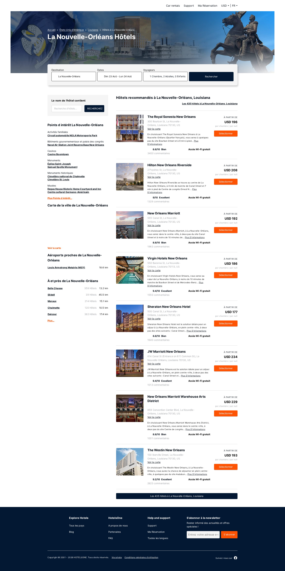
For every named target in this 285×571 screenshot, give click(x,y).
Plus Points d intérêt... (60, 198)
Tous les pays (76, 525)
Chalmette (54, 307)
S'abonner (229, 534)
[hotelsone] (68, 5)
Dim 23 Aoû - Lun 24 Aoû (118, 76)
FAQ (110, 538)
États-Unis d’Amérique (72, 29)
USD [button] (224, 5)
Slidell (51, 294)
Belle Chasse (55, 288)
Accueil (51, 29)
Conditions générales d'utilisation (141, 557)
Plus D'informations (195, 237)
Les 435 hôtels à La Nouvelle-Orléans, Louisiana (210, 103)
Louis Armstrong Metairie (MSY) (66, 267)
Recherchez (95, 108)
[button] (235, 5)
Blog (71, 531)
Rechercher (211, 76)
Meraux (52, 301)
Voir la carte (54, 248)
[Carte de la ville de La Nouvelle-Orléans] (78, 227)
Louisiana (93, 29)
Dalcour (52, 314)
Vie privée (117, 557)
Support (189, 5)
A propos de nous (118, 525)
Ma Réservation (207, 5)
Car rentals (173, 5)
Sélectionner (226, 133)
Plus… (51, 320)
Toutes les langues (158, 538)
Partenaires (114, 531)
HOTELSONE (80, 557)
